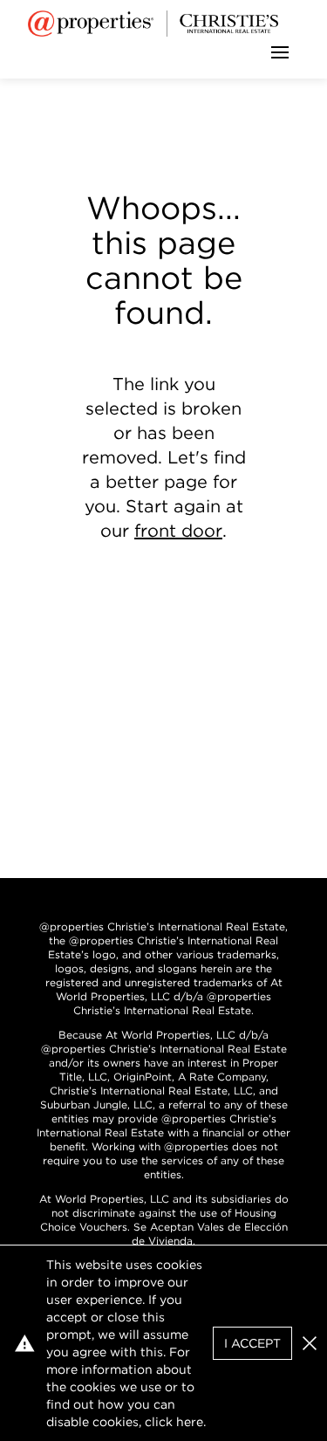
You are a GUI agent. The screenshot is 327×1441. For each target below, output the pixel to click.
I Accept (252, 1343)
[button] (310, 1343)
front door (178, 530)
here (189, 1422)
